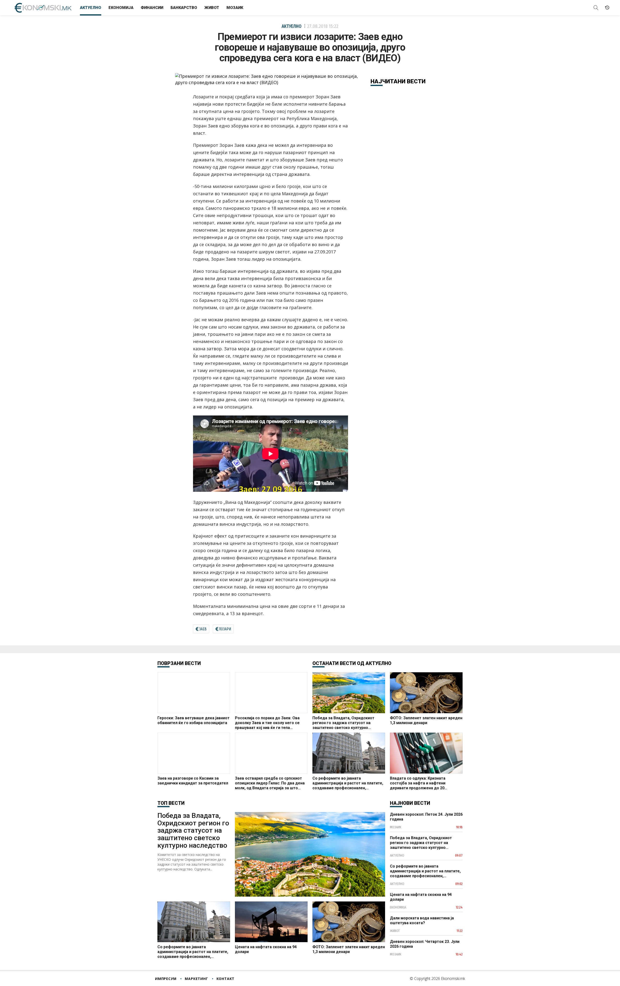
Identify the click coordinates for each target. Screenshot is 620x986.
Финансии (152, 7)
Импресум (165, 978)
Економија (120, 7)
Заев (203, 629)
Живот (211, 7)
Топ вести (171, 803)
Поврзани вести (179, 663)
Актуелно (90, 7)
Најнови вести (410, 803)
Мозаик (234, 7)
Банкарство (183, 7)
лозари (225, 629)
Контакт (226, 978)
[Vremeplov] (607, 8)
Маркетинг (196, 978)
